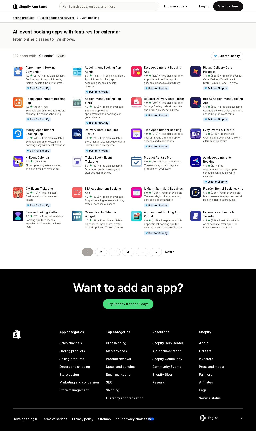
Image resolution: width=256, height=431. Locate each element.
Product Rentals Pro (158, 157)
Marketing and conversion (79, 382)
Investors (206, 359)
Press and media (211, 367)
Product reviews (118, 359)
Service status (210, 398)
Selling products (71, 359)
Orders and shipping (74, 367)
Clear (61, 55)
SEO (109, 382)
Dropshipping (116, 343)
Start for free (228, 6)
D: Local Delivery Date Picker (164, 98)
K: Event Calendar (38, 157)
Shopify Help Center (167, 343)
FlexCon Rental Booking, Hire (223, 188)
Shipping (112, 390)
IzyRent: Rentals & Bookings (163, 188)
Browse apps (174, 6)
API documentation (166, 351)
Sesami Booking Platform (43, 212)
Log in (203, 6)
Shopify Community (167, 359)
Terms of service (54, 419)
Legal (203, 390)
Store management (74, 390)
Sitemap (104, 419)
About (203, 343)
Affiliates (206, 382)
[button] (39, 78)
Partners (205, 374)
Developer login (25, 419)
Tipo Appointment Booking (162, 130)
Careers (205, 351)
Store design (69, 374)
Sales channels (70, 343)
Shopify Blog (162, 374)
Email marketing (118, 374)
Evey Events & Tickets (218, 130)
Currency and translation (124, 398)
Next (168, 252)
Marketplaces (116, 351)
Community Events (166, 367)
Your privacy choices (131, 419)
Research (159, 382)
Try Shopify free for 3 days (128, 304)
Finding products (72, 351)
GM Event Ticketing (39, 188)
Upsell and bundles (120, 367)
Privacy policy (82, 419)
